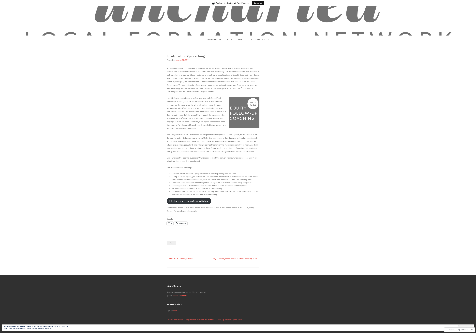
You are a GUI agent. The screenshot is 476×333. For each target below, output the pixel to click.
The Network (214, 39)
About (241, 39)
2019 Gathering (258, 39)
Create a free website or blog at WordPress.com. (185, 319)
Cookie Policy (48, 329)
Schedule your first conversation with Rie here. (188, 201)
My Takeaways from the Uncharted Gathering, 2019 (235, 258)
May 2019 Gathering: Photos (181, 258)
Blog (229, 39)
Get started (258, 3)
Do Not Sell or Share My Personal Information (223, 319)
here (175, 310)
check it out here (180, 295)
